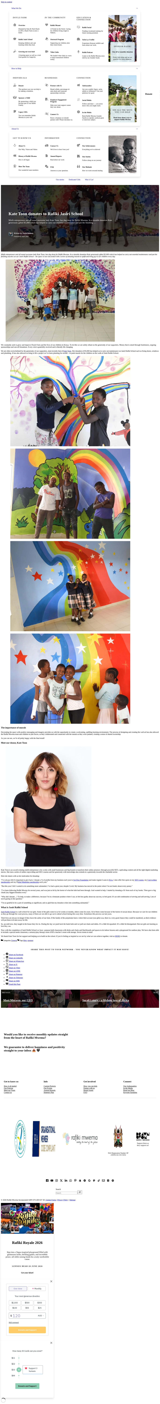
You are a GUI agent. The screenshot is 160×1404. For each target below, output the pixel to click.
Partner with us (89, 1088)
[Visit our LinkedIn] (66, 1180)
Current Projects (50, 1086)
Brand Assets (88, 1090)
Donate (148, 94)
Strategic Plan (49, 1092)
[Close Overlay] (51, 1205)
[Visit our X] (61, 1180)
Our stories (60, 180)
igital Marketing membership (28, 882)
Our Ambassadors (130, 1086)
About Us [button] (15, 129)
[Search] (79, 1192)
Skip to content (6, 2)
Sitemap (72, 1200)
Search (58, 1189)
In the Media (128, 1088)
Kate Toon (67, 351)
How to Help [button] (16, 68)
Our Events (48, 1088)
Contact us (8, 1092)
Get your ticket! (27, 1273)
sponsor (30, 940)
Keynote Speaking (130, 1092)
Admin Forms (51, 1200)
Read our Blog (128, 1090)
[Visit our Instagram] (52, 1180)
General (14, 940)
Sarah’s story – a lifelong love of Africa (105, 1000)
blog (25, 940)
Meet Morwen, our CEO (18, 1000)
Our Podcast (8, 1088)
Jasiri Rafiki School (8, 912)
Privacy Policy (62, 1200)
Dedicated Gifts (74, 180)
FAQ (85, 1092)
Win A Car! (89, 180)
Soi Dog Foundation (80, 880)
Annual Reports (49, 1090)
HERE (117, 936)
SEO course (139, 880)
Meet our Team (9, 1090)
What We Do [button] (16, 8)
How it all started (10, 1086)
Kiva (111, 880)
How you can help (90, 1086)
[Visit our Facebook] (47, 1180)
